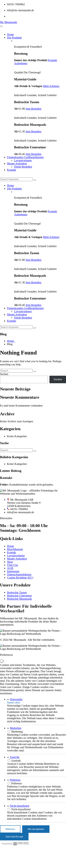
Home (10, 34)
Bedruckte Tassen (17, 592)
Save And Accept (14, 836)
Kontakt (11, 169)
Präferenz (15, 779)
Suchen (4, 374)
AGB (10, 568)
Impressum (13, 571)
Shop (10, 561)
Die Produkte (14, 37)
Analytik (14, 757)
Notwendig (16, 699)
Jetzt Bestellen (33, 108)
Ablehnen (10, 829)
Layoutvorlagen (23, 160)
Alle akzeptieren (36, 829)
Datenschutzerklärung (19, 574)
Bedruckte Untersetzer (19, 595)
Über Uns (12, 564)
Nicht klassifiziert (19, 805)
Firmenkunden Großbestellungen (25, 157)
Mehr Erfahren (51, 86)
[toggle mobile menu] (1, 26)
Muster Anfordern (17, 163)
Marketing (15, 728)
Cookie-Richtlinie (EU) (20, 577)
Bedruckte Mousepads (19, 598)
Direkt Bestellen (23, 166)
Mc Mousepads (8, 22)
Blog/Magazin (15, 549)
